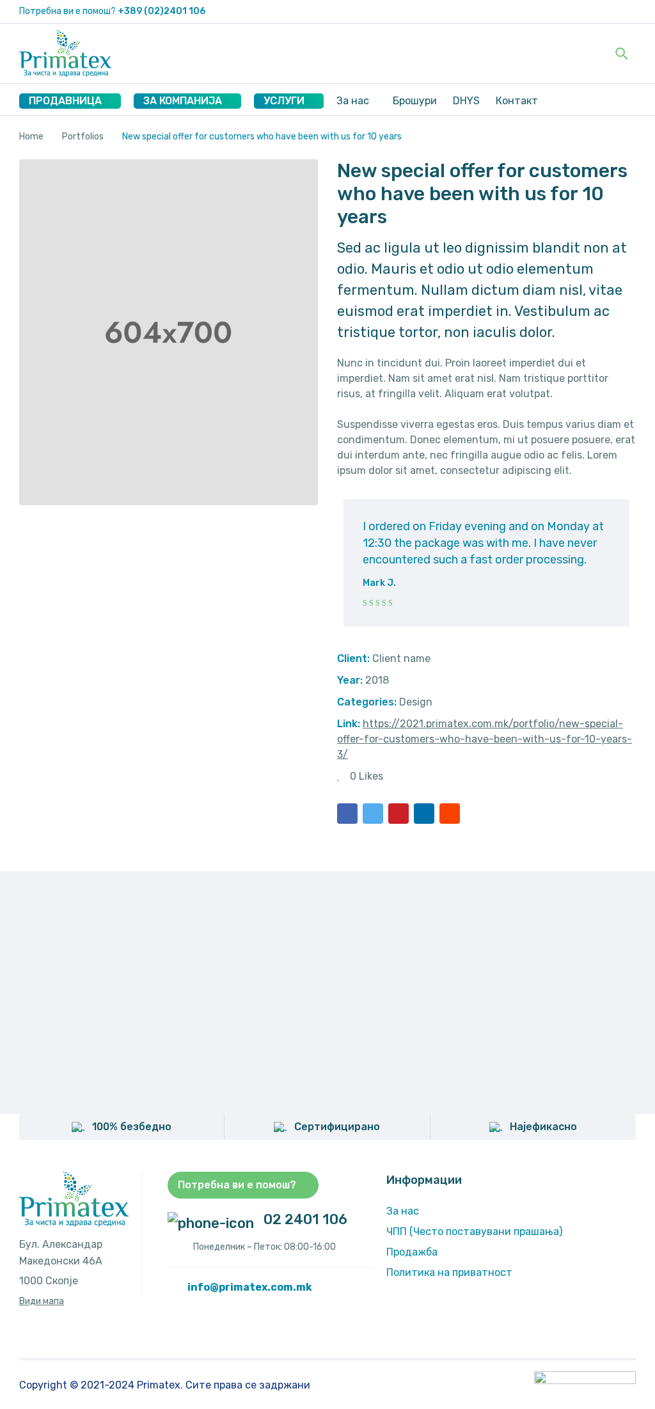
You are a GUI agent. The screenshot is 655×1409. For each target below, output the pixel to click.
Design (415, 702)
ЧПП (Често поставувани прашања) (474, 1231)
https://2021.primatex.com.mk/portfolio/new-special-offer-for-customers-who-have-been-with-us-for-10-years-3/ (484, 739)
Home (31, 136)
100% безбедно (131, 1127)
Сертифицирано (337, 1127)
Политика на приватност (449, 1272)
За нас (402, 1211)
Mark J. (379, 583)
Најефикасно (543, 1127)
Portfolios (83, 136)
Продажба (412, 1252)
